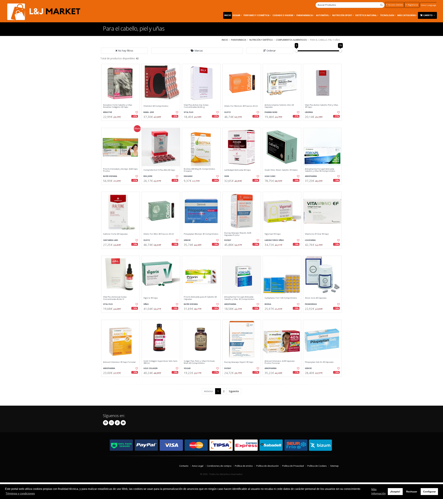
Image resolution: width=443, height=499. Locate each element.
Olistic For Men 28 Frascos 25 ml (158, 234)
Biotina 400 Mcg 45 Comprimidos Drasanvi (199, 170)
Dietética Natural (366, 15)
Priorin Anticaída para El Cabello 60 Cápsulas (200, 298)
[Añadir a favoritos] (136, 112)
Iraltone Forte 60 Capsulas (115, 234)
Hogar (236, 15)
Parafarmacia (304, 15)
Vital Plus (188, 112)
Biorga (268, 304)
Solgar (187, 368)
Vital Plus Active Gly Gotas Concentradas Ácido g (196, 106)
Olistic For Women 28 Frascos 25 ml (241, 106)
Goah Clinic (270, 176)
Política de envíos (244, 465)
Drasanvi (188, 176)
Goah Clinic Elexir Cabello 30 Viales (281, 170)
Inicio (227, 15)
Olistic (227, 112)
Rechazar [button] (411, 491)
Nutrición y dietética (261, 39)
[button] (197, 51)
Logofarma (310, 240)
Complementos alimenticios (291, 39)
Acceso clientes (395, 4)
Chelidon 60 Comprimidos (155, 106)
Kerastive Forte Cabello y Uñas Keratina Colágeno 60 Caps (117, 106)
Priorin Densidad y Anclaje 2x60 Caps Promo (120, 170)
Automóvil (322, 15)
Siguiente (234, 391)
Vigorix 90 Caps (150, 298)
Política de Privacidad (293, 465)
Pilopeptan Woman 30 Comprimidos (201, 234)
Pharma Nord (271, 112)
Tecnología (387, 15)
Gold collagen (150, 368)
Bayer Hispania (110, 176)
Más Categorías (406, 15)
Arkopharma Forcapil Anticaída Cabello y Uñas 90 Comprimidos (320, 170)
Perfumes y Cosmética (256, 15)
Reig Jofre (147, 176)
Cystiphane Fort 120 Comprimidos (281, 298)
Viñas (146, 304)
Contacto (183, 465)
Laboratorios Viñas (274, 240)
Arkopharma (311, 176)
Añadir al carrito (121, 123)
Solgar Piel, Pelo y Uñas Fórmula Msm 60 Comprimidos (199, 362)
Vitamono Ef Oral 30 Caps (317, 234)
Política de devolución (267, 465)
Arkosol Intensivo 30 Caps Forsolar (119, 362)
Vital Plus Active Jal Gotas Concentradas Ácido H (115, 298)
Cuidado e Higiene (283, 15)
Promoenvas (311, 304)
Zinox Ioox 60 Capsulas (315, 298)
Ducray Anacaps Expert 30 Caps (238, 362)
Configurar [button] (429, 491)
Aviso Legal (197, 465)
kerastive (107, 112)
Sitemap (334, 465)
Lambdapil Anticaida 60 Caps (237, 170)
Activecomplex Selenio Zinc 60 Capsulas (279, 106)
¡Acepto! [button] (395, 491)
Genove (187, 240)
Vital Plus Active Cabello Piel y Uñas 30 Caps (321, 106)
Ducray (227, 240)
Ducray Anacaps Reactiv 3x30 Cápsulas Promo (237, 234)
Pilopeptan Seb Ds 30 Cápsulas (319, 362)
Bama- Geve (148, 112)
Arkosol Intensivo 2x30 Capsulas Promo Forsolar (280, 362)
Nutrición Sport (342, 15)
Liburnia (309, 112)
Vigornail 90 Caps (273, 234)
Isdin (226, 176)
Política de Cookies (317, 465)
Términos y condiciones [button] (20, 493)
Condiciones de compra (219, 465)
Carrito (428, 15)
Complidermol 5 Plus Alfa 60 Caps (159, 170)
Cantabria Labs (110, 240)
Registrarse (412, 4)
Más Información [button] (378, 491)
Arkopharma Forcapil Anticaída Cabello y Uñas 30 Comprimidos (239, 298)
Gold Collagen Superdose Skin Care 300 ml (160, 362)
